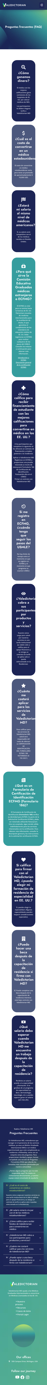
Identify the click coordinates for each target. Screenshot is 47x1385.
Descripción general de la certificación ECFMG (23, 364)
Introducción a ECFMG (23, 359)
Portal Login (23, 1314)
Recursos (21, 1307)
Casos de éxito (24, 1311)
